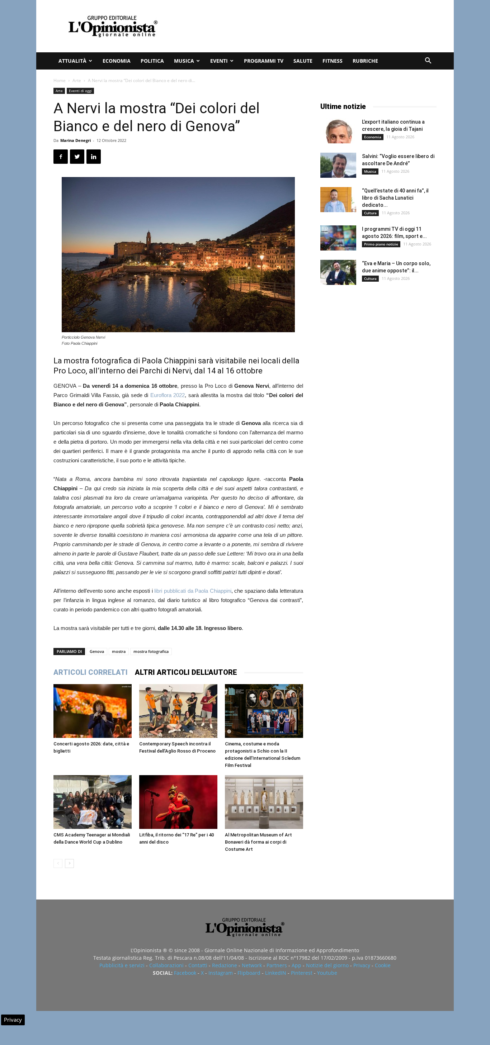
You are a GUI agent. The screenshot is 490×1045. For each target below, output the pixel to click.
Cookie (383, 965)
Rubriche (365, 60)
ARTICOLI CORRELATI (90, 672)
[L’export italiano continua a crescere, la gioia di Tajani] (338, 130)
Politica (152, 60)
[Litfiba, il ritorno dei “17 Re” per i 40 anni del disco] (178, 802)
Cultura (370, 212)
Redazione (224, 965)
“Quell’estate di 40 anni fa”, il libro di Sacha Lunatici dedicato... (395, 198)
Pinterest (301, 972)
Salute (302, 60)
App (296, 965)
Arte (76, 80)
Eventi (219, 60)
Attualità (72, 60)
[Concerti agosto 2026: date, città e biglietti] (92, 711)
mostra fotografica (151, 651)
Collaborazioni (166, 965)
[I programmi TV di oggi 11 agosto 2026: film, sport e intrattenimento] (338, 237)
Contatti (197, 965)
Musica (184, 60)
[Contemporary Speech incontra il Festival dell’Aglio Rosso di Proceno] (178, 711)
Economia (117, 60)
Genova (97, 651)
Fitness (332, 60)
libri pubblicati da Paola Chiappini (192, 591)
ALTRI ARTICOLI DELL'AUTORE (186, 672)
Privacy (361, 965)
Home (59, 80)
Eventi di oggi (80, 90)
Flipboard (248, 972)
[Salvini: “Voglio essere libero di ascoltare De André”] (338, 165)
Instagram (220, 972)
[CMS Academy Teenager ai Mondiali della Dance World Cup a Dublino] (92, 802)
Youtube (327, 972)
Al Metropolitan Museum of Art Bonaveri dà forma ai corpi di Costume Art (258, 842)
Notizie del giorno (327, 965)
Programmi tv (263, 60)
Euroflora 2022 (167, 395)
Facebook (185, 972)
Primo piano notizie (381, 244)
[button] (428, 61)
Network (252, 965)
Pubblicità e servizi (122, 965)
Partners (277, 965)
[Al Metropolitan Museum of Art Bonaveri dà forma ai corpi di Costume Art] (264, 802)
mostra (119, 651)
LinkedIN (275, 972)
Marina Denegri (75, 140)
